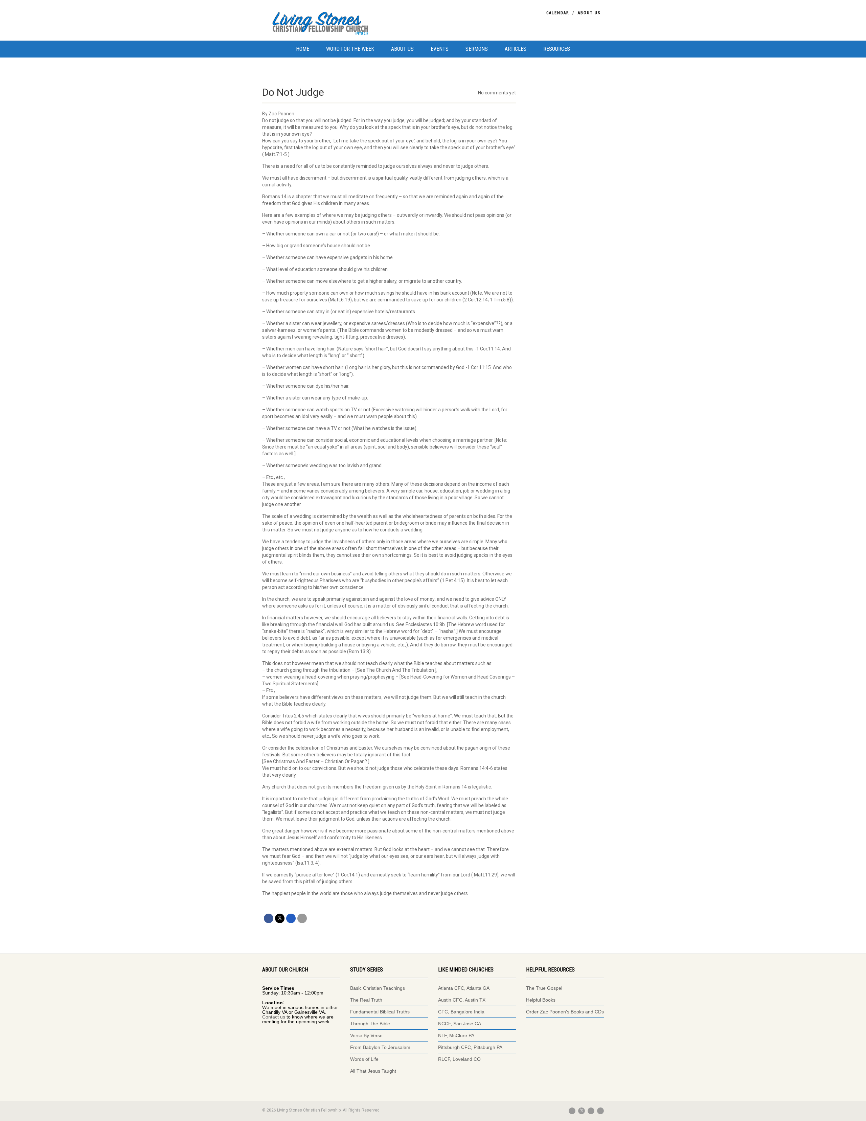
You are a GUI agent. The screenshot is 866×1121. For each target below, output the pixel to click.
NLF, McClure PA (456, 1035)
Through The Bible (370, 1023)
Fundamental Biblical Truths (380, 1011)
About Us (589, 12)
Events (440, 49)
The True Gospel (545, 988)
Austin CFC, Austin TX (461, 1000)
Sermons (476, 49)
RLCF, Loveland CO (459, 1059)
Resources (556, 49)
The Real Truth (366, 1000)
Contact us (273, 1017)
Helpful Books (540, 1000)
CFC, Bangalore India (461, 1011)
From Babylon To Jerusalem (380, 1047)
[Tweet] (279, 918)
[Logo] (333, 22)
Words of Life (364, 1059)
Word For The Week (350, 49)
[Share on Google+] (291, 918)
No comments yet (497, 92)
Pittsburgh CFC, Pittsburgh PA (470, 1047)
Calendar (557, 12)
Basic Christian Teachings (377, 988)
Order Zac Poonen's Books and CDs (565, 1011)
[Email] (302, 918)
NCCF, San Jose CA (459, 1023)
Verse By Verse (366, 1035)
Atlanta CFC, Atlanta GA (463, 988)
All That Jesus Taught (373, 1071)
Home (302, 49)
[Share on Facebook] (268, 918)
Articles (515, 49)
